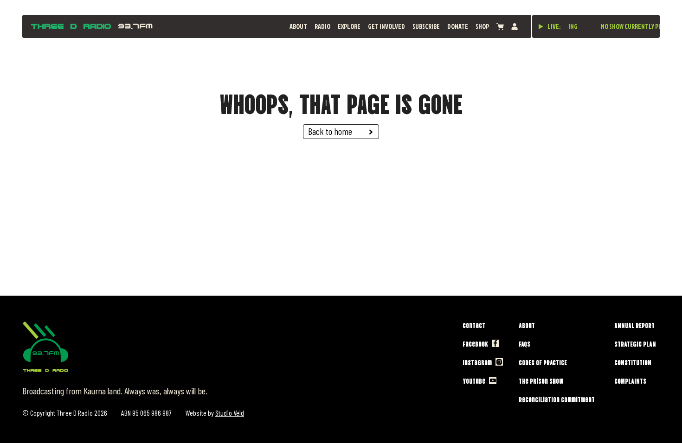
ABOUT (298, 26)
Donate (457, 26)
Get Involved (386, 26)
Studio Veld (229, 412)
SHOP (482, 26)
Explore (349, 26)
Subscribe (426, 26)
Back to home (330, 131)
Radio (322, 26)
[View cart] (500, 26)
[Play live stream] (541, 26)
